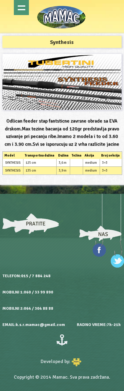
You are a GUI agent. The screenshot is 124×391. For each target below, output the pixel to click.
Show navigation (21, 7)
